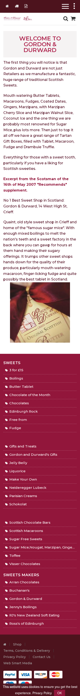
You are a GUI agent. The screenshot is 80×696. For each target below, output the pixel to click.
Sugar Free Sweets (25, 539)
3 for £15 (16, 370)
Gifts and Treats (22, 446)
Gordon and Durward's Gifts (33, 454)
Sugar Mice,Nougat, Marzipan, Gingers (42, 547)
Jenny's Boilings (23, 607)
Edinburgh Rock (23, 411)
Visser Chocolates (24, 564)
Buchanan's (19, 590)
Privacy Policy (14, 656)
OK (59, 693)
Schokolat (18, 504)
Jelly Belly (18, 463)
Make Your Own (23, 479)
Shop (17, 644)
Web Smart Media (17, 663)
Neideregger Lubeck (27, 487)
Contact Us (41, 656)
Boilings (16, 378)
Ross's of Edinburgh (26, 623)
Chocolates (19, 403)
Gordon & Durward (25, 599)
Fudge (15, 428)
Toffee (14, 555)
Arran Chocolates (24, 582)
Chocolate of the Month (29, 395)
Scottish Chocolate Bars (29, 522)
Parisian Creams (23, 496)
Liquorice (17, 471)
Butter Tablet (21, 386)
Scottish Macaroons (26, 531)
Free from (18, 420)
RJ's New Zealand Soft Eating (34, 615)
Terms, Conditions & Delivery (26, 650)
